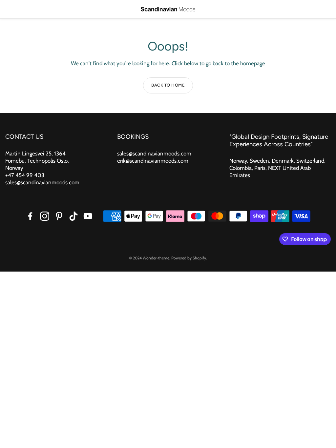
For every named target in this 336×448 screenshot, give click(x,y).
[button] (9, 9)
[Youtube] (88, 216)
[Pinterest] (59, 216)
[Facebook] (30, 216)
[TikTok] (73, 216)
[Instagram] (44, 216)
